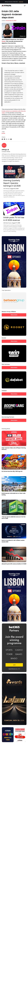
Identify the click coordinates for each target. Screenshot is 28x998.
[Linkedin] (8, 150)
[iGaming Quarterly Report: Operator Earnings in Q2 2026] (14, 171)
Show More (14, 315)
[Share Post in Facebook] (2, 139)
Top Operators (6, 290)
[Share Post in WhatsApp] (8, 139)
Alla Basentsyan (7, 223)
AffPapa (4, 150)
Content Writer (6, 151)
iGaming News (6, 429)
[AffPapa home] (6, 5)
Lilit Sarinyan (6, 188)
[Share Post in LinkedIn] (4, 139)
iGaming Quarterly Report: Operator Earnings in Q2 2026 (12, 183)
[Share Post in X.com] (6, 139)
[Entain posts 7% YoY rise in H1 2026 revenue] (14, 208)
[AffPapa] (4, 147)
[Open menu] (24, 5)
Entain (3, 41)
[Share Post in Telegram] (11, 139)
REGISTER (21, 1)
